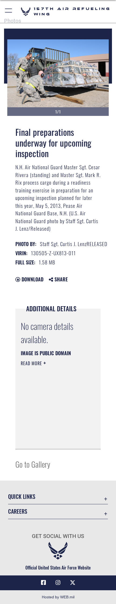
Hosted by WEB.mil (58, 597)
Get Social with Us (58, 536)
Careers (17, 511)
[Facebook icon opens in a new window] (43, 583)
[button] (9, 11)
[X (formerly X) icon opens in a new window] (73, 583)
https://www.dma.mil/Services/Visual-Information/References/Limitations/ (53, 439)
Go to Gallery (32, 464)
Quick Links (21, 497)
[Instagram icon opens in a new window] (58, 583)
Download (31, 279)
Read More (32, 363)
